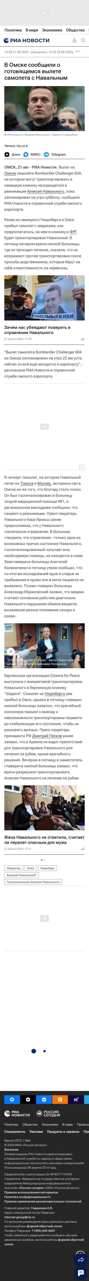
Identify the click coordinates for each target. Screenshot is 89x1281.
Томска (26, 483)
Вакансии (11, 1149)
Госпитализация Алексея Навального (33, 882)
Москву (44, 483)
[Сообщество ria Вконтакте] (44, 1099)
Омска (10, 173)
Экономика (50, 1124)
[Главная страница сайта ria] (26, 40)
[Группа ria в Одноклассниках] (60, 1099)
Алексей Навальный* (22, 875)
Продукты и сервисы (63, 1132)
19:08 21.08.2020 (16, 52)
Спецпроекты (14, 1132)
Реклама (36, 1132)
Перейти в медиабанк (65, 134)
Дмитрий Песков (47, 735)
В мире (67, 1124)
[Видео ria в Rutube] (76, 1099)
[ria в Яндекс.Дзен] (28, 1099)
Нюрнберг (47, 868)
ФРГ (73, 231)
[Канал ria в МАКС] (12, 1099)
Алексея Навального (45, 191)
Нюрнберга (55, 693)
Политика (11, 1124)
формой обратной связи (44, 1226)
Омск (30, 868)
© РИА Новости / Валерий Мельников (26, 134)
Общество (14, 868)
